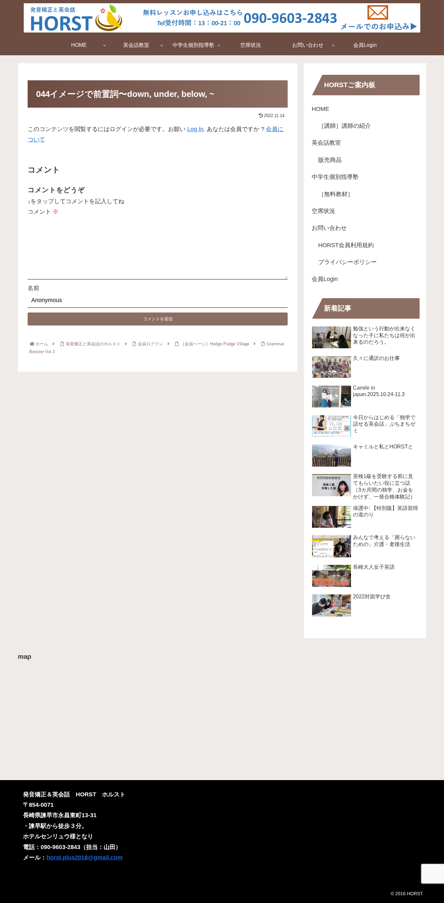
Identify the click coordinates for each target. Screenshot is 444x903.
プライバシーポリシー (347, 262)
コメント (43, 211)
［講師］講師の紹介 (344, 126)
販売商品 (330, 160)
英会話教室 (326, 142)
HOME (320, 109)
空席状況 (323, 211)
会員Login (325, 279)
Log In (195, 129)
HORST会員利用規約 (346, 245)
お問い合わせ (329, 228)
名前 (33, 288)
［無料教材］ (335, 194)
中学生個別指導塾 (335, 177)
